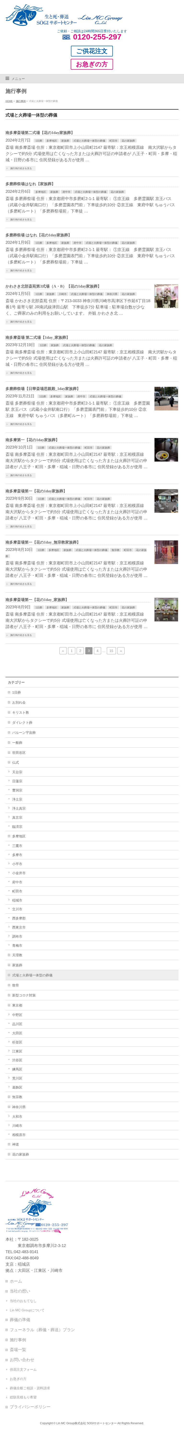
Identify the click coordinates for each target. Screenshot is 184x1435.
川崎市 (63, 294)
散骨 (15, 985)
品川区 (17, 1024)
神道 (15, 1144)
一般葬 (17, 743)
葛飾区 (17, 1087)
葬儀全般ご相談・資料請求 (30, 1388)
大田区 (17, 1033)
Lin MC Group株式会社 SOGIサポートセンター (86, 1423)
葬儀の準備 (20, 1319)
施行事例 (18, 1339)
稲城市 (17, 900)
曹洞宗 (17, 790)
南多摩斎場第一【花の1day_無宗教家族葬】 (43, 542)
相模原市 (19, 1135)
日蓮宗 (17, 781)
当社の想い (20, 1291)
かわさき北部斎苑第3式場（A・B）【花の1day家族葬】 (53, 286)
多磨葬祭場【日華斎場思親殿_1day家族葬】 (43, 389)
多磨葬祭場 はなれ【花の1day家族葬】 (39, 235)
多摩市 (17, 855)
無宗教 (116, 550)
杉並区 (17, 1042)
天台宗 (17, 772)
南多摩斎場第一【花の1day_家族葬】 (37, 600)
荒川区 (17, 1078)
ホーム (16, 1281)
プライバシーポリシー (30, 1406)
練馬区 (17, 1069)
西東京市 (19, 927)
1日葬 (38, 140)
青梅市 (17, 945)
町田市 (113, 140)
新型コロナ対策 (24, 995)
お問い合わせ (22, 1359)
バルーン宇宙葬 (24, 732)
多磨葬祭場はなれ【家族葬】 (30, 184)
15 (111, 651)
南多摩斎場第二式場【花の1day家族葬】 (40, 133)
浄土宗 (17, 799)
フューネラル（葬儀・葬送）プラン (42, 1329)
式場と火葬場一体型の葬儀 (89, 140)
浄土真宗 (19, 808)
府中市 (66, 191)
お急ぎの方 (18, 1379)
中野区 (17, 1015)
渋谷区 (17, 1060)
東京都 (17, 1005)
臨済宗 (17, 827)
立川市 (17, 909)
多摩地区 (51, 140)
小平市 (17, 864)
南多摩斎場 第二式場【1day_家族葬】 (38, 337)
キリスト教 (20, 712)
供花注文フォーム (23, 1369)
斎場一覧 (18, 1349)
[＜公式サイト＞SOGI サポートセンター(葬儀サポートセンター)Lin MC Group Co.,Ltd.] (64, 20)
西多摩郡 (19, 918)
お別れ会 (19, 702)
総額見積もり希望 (23, 1397)
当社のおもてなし (23, 1301)
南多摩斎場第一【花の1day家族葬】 (36, 491)
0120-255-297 (97, 37)
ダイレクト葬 (22, 722)
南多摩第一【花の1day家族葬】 (32, 440)
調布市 (17, 936)
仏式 (15, 762)
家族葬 (65, 140)
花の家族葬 (128, 140)
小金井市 (19, 873)
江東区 (17, 1051)
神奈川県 (112, 294)
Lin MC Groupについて (27, 1310)
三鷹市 (17, 846)
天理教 (17, 955)
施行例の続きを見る (21, 168)
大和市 (17, 1116)
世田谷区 (19, 753)
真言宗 (17, 817)
